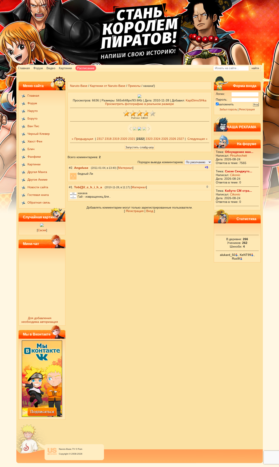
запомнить (226, 104)
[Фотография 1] (42, 226)
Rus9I (236, 258)
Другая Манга (37, 172)
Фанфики (34, 156)
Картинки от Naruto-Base (107, 85)
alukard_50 (227, 255)
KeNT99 (245, 255)
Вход (149, 211)
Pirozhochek (238, 155)
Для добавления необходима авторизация (39, 319)
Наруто (32, 111)
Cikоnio (235, 175)
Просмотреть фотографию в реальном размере (139, 104)
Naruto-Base (78, 85)
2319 (115, 138)
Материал (125, 167)
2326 (172, 138)
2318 (108, 138)
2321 (131, 138)
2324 (156, 138)
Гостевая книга (38, 195)
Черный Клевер (38, 133)
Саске (42, 230)
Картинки (65, 68)
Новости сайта (37, 187)
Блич (30, 149)
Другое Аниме (37, 179)
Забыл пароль (228, 109)
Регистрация (247, 109)
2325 (164, 138)
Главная (24, 68)
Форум (38, 68)
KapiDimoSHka (196, 100)
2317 (100, 138)
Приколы (134, 85)
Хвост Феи (34, 141)
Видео (50, 68)
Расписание (85, 68)
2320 (123, 138)
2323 (149, 138)
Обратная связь (38, 202)
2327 (180, 138)
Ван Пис (33, 126)
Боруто (32, 118)
